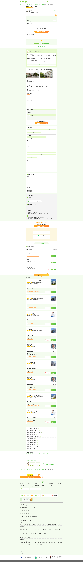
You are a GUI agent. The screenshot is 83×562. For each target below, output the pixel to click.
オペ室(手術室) (26, 524)
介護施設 (51, 528)
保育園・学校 (49, 524)
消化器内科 (34, 541)
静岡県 (32, 4)
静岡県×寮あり (48, 453)
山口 (30, 513)
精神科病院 (35, 528)
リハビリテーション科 (27, 544)
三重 (28, 510)
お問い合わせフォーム (25, 488)
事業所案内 (21, 553)
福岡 (24, 516)
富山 (27, 507)
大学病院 (24, 528)
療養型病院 (27, 460)
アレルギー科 (32, 544)
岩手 (29, 505)
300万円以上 (22, 533)
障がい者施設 (48, 529)
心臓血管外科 (58, 541)
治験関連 (59, 524)
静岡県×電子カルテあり (34, 453)
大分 (32, 516)
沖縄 (38, 516)
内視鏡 (56, 524)
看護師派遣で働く (44, 485)
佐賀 (26, 516)
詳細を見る (53, 255)
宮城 (31, 505)
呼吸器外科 (54, 541)
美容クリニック (44, 528)
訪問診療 (53, 524)
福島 (37, 505)
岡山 (24, 513)
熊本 (30, 516)
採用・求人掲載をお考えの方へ (36, 488)
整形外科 (29, 542)
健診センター (52, 529)
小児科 (35, 542)
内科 (27, 541)
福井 (30, 507)
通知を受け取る (41, 43)
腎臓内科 (44, 541)
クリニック (39, 528)
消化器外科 (21, 542)
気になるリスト (59, 483)
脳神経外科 (25, 542)
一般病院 (21, 528)
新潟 (25, 507)
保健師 (27, 520)
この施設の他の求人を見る (41, 46)
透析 (35, 524)
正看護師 (51, 459)
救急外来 (30, 524)
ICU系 (33, 524)
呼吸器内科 (30, 541)
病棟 (48, 459)
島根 (28, 513)
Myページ (28, 483)
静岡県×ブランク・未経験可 (29, 454)
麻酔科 (61, 542)
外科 (51, 541)
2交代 (20, 537)
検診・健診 (45, 524)
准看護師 (54, 459)
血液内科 (41, 541)
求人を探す (43, 483)
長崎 (28, 516)
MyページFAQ (51, 485)
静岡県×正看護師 (39, 454)
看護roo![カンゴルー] (22, 4)
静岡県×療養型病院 (49, 454)
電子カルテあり (31, 459)
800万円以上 (44, 533)
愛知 (22, 510)
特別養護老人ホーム (56, 528)
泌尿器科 (49, 542)
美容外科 (21, 541)
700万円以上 (39, 533)
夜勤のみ (35, 460)
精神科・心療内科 (53, 542)
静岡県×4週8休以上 (28, 453)
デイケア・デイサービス (34, 529)
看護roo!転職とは (22, 483)
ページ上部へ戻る (41, 243)
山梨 (32, 507)
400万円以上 (26, 533)
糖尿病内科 (48, 541)
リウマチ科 (21, 544)
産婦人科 (37, 542)
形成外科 (32, 542)
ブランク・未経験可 (45, 459)
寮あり (41, 459)
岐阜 (24, 510)
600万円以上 (35, 533)
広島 (22, 513)
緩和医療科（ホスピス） (38, 544)
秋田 (33, 505)
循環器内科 (38, 541)
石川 (28, 507)
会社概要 (21, 551)
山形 (35, 505)
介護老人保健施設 (22, 529)
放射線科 (58, 542)
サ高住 (44, 529)
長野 (34, 507)
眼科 (40, 542)
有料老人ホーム (28, 529)
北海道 (25, 505)
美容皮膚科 (24, 541)
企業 (59, 529)
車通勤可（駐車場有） (36, 459)
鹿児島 (36, 516)
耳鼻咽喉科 (43, 542)
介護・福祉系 (41, 524)
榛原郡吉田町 (36, 4)
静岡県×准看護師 (44, 454)
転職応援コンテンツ (37, 485)
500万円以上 (30, 533)
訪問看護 (37, 524)
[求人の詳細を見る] (41, 286)
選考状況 (36, 483)
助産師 (30, 520)
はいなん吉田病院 (41, 4)
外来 (22, 524)
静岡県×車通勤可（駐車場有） (41, 453)
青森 (27, 505)
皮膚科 (46, 542)
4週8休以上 (27, 459)
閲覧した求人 (22, 485)
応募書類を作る (51, 483)
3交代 (23, 537)
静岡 (26, 510)
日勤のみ (26, 537)
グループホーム (40, 529)
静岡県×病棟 (35, 454)
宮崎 (34, 516)
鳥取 (26, 513)
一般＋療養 (27, 528)
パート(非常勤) (31, 460)
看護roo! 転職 (28, 4)
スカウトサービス (29, 485)
